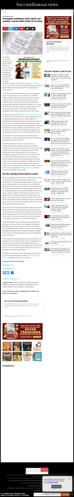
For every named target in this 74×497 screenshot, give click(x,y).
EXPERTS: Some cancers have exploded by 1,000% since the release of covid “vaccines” (59, 172)
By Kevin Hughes (61, 135)
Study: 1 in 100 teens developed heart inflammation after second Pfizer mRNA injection (60, 86)
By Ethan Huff (60, 81)
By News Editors (61, 245)
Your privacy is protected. (10, 316)
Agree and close (56, 486)
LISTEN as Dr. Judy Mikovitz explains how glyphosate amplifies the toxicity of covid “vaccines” (61, 105)
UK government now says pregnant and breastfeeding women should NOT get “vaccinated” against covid (61, 114)
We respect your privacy (27, 478)
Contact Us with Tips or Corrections (37, 485)
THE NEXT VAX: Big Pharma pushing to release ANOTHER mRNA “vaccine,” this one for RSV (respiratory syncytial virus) (61, 96)
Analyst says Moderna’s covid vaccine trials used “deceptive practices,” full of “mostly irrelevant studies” (59, 208)
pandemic (12, 285)
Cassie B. (15, 25)
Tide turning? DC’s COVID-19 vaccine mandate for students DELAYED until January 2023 (61, 234)
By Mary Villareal (61, 195)
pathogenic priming (26, 168)
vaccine (10, 287)
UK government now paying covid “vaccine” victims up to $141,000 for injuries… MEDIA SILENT (61, 181)
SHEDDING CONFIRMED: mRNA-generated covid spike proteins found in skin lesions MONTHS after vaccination (61, 77)
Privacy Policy (37, 490)
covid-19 (16, 282)
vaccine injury (29, 287)
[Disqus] (23, 391)
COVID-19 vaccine (25, 282)
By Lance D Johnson (61, 202)
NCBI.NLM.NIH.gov (9, 269)
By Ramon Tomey (61, 238)
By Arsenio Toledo (61, 145)
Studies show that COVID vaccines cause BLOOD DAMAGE (60, 199)
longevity (5, 285)
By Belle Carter (61, 90)
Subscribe (65, 494)
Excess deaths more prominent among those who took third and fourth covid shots (60, 217)
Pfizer (32, 285)
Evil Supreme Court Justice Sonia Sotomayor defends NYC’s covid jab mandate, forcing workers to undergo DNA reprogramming (61, 163)
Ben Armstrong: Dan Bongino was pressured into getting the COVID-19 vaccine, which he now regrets (60, 250)
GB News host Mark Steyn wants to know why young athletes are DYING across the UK (61, 226)
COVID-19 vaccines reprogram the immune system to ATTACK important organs (60, 131)
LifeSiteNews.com (8, 265)
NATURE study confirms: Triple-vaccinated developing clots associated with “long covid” (60, 122)
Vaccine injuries (19, 287)
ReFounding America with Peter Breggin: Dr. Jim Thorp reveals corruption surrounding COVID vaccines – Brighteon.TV (60, 191)
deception (34, 282)
